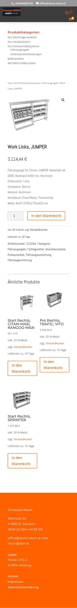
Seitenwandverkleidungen (26, 54)
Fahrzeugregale (19, 49)
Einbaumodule (16, 255)
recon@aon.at (18, 543)
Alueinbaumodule (55, 249)
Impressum (16, 581)
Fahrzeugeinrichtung (20, 260)
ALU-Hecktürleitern (19, 41)
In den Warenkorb (46, 215)
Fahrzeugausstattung (38, 255)
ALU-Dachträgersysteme (22, 37)
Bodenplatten (16, 58)
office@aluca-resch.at (24, 538)
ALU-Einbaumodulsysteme (23, 46)
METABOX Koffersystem (22, 63)
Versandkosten (39, 230)
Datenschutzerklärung (23, 587)
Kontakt (13, 576)
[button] (63, 100)
